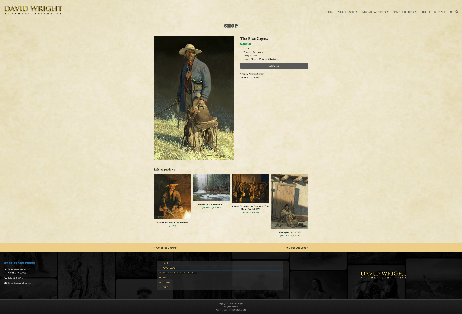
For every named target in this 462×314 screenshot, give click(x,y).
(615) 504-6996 (15, 278)
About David (169, 268)
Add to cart (274, 66)
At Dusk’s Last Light (296, 247)
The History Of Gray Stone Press (179, 273)
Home (165, 263)
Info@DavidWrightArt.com (20, 283)
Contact (167, 282)
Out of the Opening (165, 247)
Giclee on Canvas (251, 77)
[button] (457, 12)
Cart (165, 287)
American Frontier (256, 74)
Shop (165, 278)
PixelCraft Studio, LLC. (238, 310)
